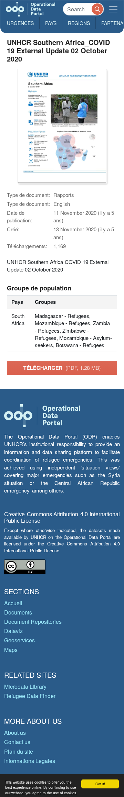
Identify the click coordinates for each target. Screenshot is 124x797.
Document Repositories (33, 622)
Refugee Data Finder (29, 696)
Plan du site (18, 751)
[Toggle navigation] (113, 9)
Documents (18, 612)
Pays (50, 23)
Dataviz (13, 631)
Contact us (17, 742)
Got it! (100, 783)
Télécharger (62, 368)
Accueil (13, 603)
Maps (11, 650)
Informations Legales (29, 761)
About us (15, 733)
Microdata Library (25, 686)
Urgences (20, 23)
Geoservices (19, 640)
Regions (79, 23)
